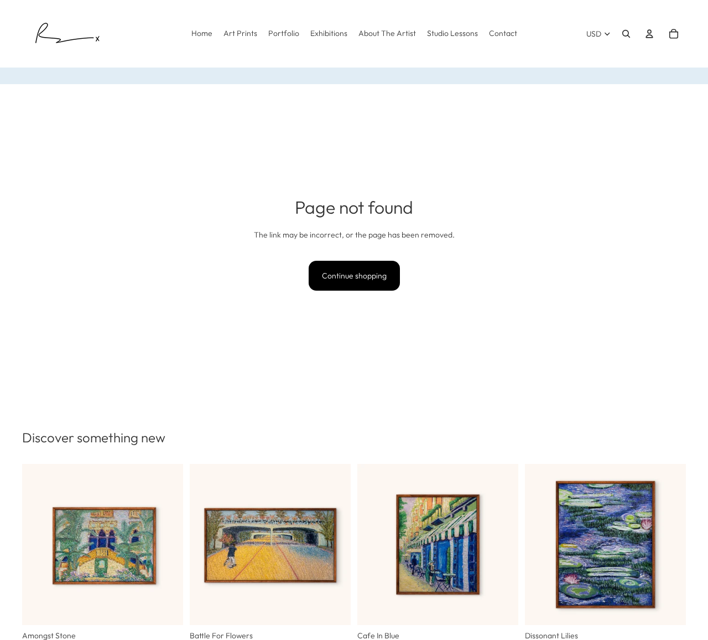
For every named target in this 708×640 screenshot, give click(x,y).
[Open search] (626, 34)
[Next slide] (166, 545)
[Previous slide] (38, 545)
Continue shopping (354, 276)
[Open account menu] (649, 34)
